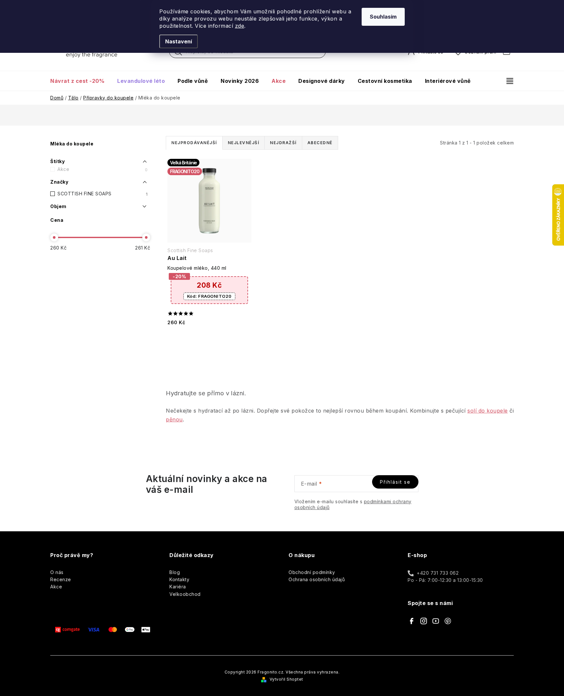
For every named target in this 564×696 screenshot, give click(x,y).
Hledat (178, 53)
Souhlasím (383, 16)
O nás (57, 572)
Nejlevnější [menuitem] (243, 142)
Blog (174, 572)
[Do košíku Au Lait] (209, 339)
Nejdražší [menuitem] (283, 142)
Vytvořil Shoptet (286, 679)
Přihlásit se (395, 482)
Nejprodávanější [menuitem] (194, 142)
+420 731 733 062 (438, 573)
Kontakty (179, 579)
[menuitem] (80, 81)
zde (239, 26)
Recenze (60, 579)
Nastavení (178, 41)
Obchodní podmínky (312, 572)
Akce (102, 169)
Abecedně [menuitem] (320, 142)
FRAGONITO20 (209, 296)
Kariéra (177, 586)
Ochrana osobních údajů (317, 579)
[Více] (507, 81)
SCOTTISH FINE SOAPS (102, 194)
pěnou (174, 419)
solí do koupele (487, 410)
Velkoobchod (185, 594)
